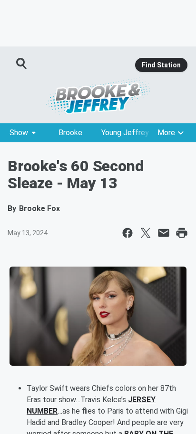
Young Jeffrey (125, 132)
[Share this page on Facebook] (127, 233)
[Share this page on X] (145, 233)
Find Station (161, 65)
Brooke (70, 132)
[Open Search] (22, 63)
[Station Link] (98, 96)
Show (19, 132)
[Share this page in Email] (163, 233)
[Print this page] (181, 233)
